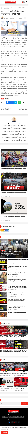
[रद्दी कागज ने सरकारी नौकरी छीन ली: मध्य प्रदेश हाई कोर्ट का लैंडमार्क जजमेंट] (3, 261)
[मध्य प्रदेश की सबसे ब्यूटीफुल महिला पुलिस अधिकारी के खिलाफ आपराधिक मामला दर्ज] (3, 275)
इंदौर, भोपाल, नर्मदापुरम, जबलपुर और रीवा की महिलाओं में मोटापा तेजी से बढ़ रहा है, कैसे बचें (6, 336)
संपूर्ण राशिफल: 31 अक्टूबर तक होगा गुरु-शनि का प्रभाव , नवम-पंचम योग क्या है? (17, 313)
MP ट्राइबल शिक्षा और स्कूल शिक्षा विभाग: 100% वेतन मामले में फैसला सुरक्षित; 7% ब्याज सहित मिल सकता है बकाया (18, 280)
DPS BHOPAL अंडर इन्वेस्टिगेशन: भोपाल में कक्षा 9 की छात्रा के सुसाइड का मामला (13, 217)
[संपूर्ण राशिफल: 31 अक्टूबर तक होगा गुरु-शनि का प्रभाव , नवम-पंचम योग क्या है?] (3, 314)
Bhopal (6, 7)
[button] (23, 2)
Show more (24, 147)
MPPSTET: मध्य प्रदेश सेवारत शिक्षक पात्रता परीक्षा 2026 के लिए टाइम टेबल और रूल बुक (16, 307)
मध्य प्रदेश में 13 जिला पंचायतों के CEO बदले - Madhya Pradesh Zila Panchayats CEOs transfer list (17, 287)
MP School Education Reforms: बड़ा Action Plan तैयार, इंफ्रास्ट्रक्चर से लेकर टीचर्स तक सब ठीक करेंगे (17, 294)
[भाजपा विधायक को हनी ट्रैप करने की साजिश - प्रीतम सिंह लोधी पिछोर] (3, 268)
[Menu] (2, 2)
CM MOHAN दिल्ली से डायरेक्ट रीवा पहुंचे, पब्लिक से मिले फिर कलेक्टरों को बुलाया (21, 336)
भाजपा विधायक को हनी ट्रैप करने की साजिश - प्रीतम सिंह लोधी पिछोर (17, 267)
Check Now (3, 429)
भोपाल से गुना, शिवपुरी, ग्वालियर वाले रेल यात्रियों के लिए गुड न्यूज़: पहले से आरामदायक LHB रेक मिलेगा (20, 387)
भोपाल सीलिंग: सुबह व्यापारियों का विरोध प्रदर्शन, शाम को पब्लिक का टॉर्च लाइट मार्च (14, 193)
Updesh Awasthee (13, 124)
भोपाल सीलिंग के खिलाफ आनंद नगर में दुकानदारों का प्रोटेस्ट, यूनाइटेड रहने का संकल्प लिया (14, 169)
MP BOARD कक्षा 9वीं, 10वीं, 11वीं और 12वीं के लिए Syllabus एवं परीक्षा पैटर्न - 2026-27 (20, 351)
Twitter (15, 102)
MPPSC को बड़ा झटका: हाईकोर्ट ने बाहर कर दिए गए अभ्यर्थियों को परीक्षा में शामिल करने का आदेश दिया (16, 300)
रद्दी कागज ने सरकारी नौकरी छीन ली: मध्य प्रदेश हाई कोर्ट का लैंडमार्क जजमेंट (18, 260)
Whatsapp (19, 102)
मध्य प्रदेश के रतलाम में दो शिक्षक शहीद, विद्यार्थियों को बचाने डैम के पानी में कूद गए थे (6, 351)
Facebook (10, 102)
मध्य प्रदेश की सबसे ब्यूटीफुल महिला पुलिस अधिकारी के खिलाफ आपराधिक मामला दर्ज (17, 273)
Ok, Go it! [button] (5, 432)
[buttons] (9, 422)
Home (2, 7)
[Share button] (23, 102)
